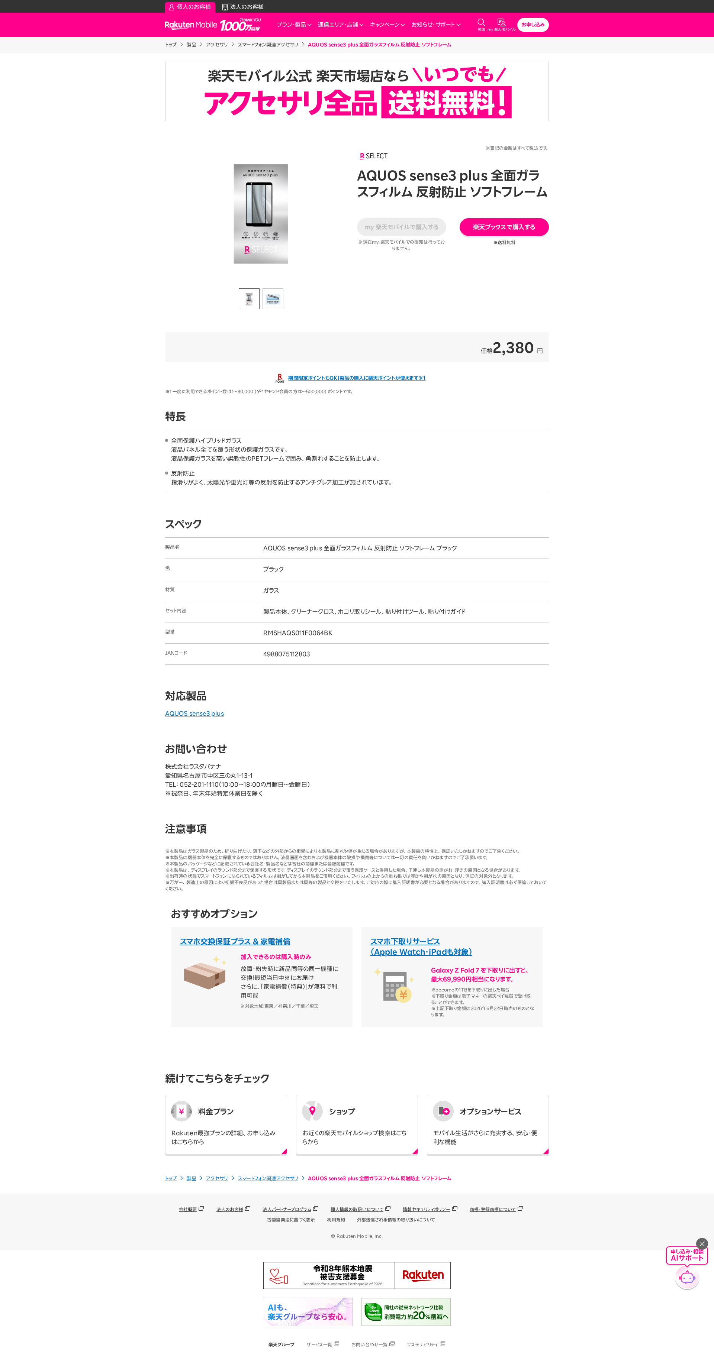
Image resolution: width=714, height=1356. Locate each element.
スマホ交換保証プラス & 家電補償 (235, 941)
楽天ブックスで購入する (504, 227)
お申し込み (533, 24)
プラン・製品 (291, 24)
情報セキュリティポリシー (426, 1209)
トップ (171, 44)
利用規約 (336, 1219)
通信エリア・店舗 (338, 24)
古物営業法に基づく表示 (291, 1219)
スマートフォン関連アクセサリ (268, 44)
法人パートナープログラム (287, 1209)
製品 (191, 44)
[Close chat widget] (702, 1244)
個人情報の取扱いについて (357, 1209)
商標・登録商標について (493, 1209)
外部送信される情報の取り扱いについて (396, 1219)
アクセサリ (217, 44)
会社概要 (188, 1209)
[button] (687, 1270)
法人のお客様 (230, 1209)
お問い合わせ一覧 (369, 1344)
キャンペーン (384, 24)
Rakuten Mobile (193, 25)
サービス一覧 (319, 1344)
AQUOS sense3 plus (194, 713)
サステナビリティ (422, 1344)
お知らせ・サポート (433, 24)
